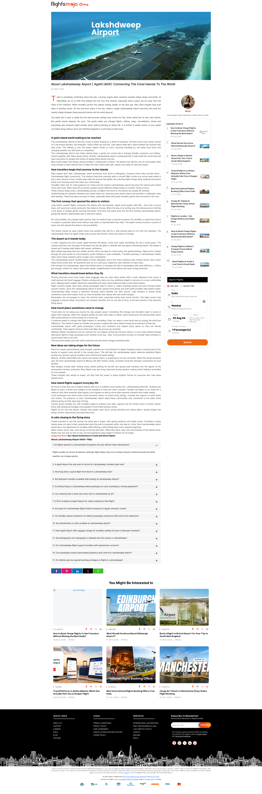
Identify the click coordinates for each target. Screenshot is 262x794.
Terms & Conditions (102, 723)
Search (188, 342)
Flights (136, 732)
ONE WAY (174, 286)
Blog (55, 735)
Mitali (72, 640)
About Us (57, 723)
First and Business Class (144, 726)
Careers (57, 729)
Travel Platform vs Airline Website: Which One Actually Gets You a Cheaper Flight (76, 692)
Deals (135, 738)
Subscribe (205, 725)
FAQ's (55, 732)
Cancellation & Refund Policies (107, 732)
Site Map (57, 738)
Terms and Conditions (183, 736)
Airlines (136, 735)
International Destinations (145, 723)
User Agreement (141, 776)
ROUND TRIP (188, 286)
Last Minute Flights (142, 729)
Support (57, 726)
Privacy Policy (100, 726)
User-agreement (100, 729)
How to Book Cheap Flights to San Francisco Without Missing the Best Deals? (76, 634)
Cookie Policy (99, 735)
